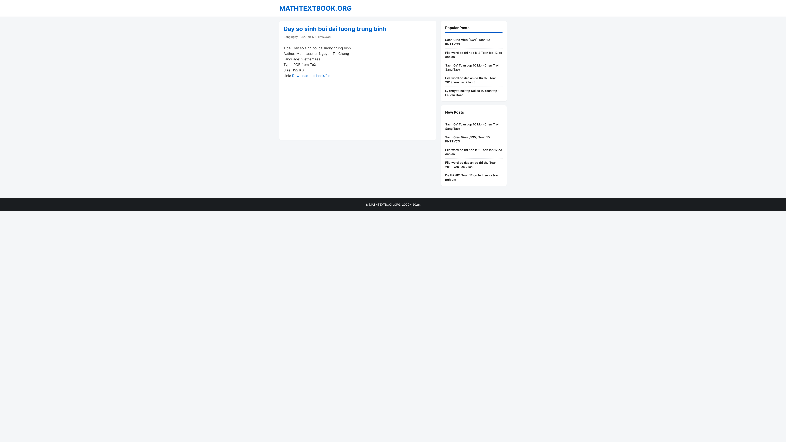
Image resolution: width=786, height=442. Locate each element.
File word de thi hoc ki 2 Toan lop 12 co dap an (473, 55)
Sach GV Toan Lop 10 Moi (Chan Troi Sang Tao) (472, 68)
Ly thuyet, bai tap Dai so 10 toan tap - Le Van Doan (472, 93)
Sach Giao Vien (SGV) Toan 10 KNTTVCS (467, 42)
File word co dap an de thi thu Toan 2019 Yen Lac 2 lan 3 (471, 80)
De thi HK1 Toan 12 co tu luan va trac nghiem (472, 178)
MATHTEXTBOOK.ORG (315, 8)
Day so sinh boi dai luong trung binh (334, 28)
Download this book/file (311, 76)
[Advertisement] (357, 107)
